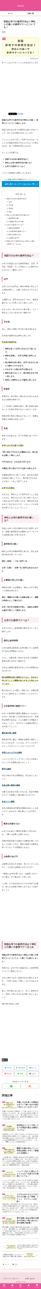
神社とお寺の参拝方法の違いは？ (18, 215)
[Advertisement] (20, 87)
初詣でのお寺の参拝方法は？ (16, 198)
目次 (17, 194)
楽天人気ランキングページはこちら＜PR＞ (20, 184)
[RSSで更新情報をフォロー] (30, 1086)
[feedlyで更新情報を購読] (11, 1086)
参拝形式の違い (14, 218)
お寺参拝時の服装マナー (17, 231)
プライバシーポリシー (11, 1278)
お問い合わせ (30, 1278)
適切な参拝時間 (14, 228)
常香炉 (11, 208)
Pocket (20, 113)
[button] (37, 626)
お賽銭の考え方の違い (16, 221)
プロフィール (20, 1282)
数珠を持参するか (15, 234)
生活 (5, 1060)
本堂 (10, 211)
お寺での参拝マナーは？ (15, 224)
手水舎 (11, 205)
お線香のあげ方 (14, 237)
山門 (10, 202)
